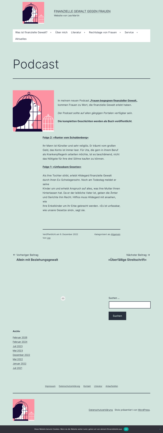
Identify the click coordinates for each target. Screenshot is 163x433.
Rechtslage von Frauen (103, 32)
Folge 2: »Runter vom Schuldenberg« (66, 137)
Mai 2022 (18, 359)
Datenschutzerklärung (101, 410)
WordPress (144, 410)
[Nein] (160, 429)
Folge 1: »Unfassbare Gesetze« (62, 166)
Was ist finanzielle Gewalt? (31, 32)
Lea (48, 238)
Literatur (76, 32)
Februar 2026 (20, 337)
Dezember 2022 (21, 355)
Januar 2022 (19, 363)
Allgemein (115, 234)
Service (129, 32)
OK (126, 429)
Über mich (61, 32)
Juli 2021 (17, 368)
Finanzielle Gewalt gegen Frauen (82, 11)
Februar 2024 (20, 341)
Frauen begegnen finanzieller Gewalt (113, 100)
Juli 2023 (18, 346)
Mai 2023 (18, 350)
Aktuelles (20, 38)
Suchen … (114, 298)
